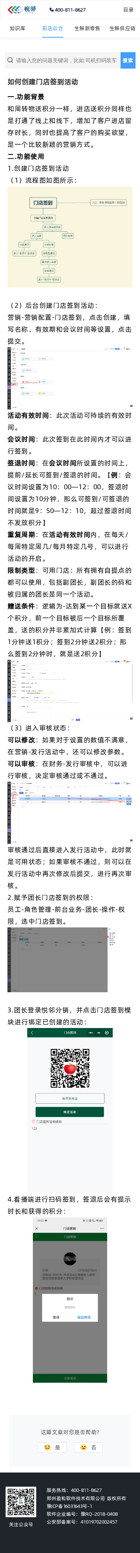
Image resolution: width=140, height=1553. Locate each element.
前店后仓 (52, 28)
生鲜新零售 (87, 28)
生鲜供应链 (122, 28)
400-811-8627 (70, 9)
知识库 (17, 28)
